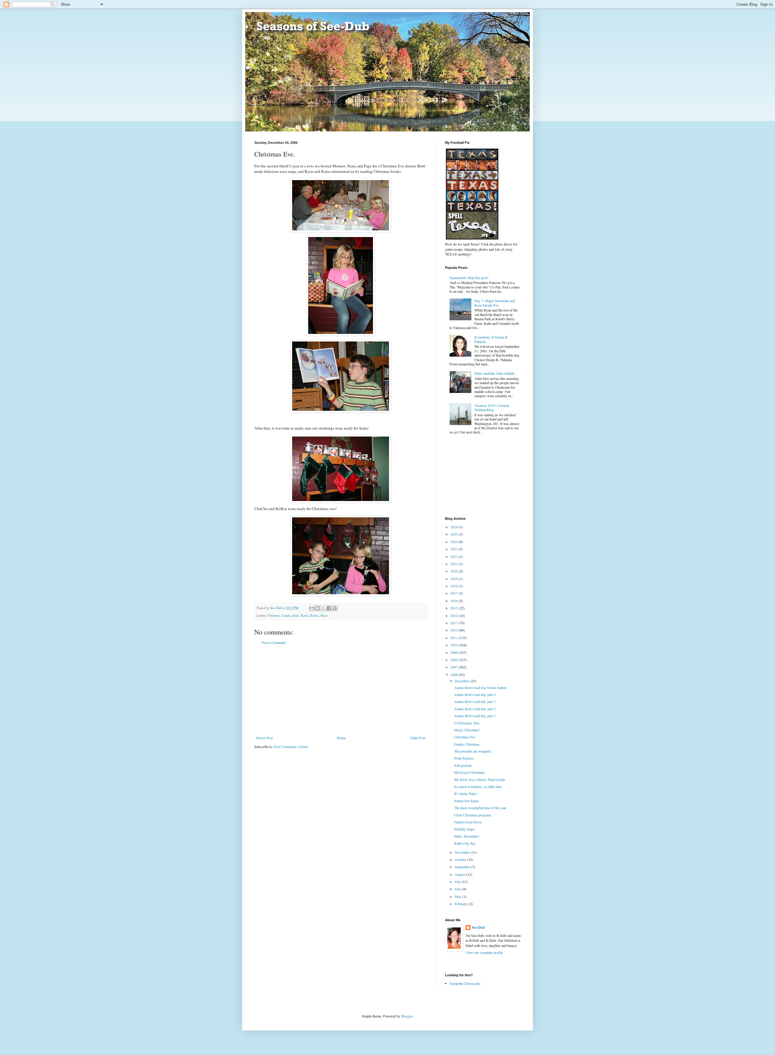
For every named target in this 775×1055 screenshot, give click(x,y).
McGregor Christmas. (470, 772)
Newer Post (264, 737)
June (458, 888)
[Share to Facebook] (329, 608)
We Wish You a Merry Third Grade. (480, 779)
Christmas (273, 615)
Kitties (314, 615)
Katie (304, 615)
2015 (454, 607)
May (458, 896)
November (463, 852)
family (286, 615)
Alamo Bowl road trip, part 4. (475, 694)
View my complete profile (484, 952)
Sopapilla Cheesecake (465, 983)
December (462, 680)
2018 (454, 585)
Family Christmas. (467, 744)
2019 (454, 578)
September (463, 866)
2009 (454, 652)
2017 (454, 593)
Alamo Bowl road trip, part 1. (475, 715)
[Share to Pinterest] (335, 608)
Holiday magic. (465, 828)
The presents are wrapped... (473, 751)
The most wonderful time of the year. (480, 807)
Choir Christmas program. (473, 815)
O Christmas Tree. (467, 722)
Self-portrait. (463, 765)
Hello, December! (467, 836)
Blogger (406, 1016)
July (458, 881)
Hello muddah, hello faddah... (495, 373)
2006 (454, 674)
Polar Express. (464, 758)
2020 (454, 571)
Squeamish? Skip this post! (469, 277)
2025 (454, 534)
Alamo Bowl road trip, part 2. (475, 708)
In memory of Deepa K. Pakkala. (491, 339)
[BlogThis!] (318, 608)
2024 (454, 541)
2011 (454, 637)
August (460, 874)
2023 (454, 548)
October (461, 859)
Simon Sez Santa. (466, 800)
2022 (454, 556)
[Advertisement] (340, 690)
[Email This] (312, 608)
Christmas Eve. (465, 736)
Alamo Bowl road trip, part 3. (475, 701)
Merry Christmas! (467, 729)
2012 (454, 630)
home (295, 615)
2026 (454, 526)
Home (341, 737)
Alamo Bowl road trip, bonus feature (480, 687)
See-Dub (478, 927)
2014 (454, 615)
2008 (454, 659)
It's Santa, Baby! (466, 793)
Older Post (417, 737)
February (462, 903)
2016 (454, 600)
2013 (454, 622)
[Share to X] (323, 608)
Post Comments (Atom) (291, 746)
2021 (454, 563)
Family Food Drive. (468, 821)
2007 (454, 666)
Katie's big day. (465, 843)
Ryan (324, 615)
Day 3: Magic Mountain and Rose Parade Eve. (494, 302)
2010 (454, 644)
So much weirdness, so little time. (478, 786)
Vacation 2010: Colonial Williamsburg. (491, 407)
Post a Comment (273, 642)
